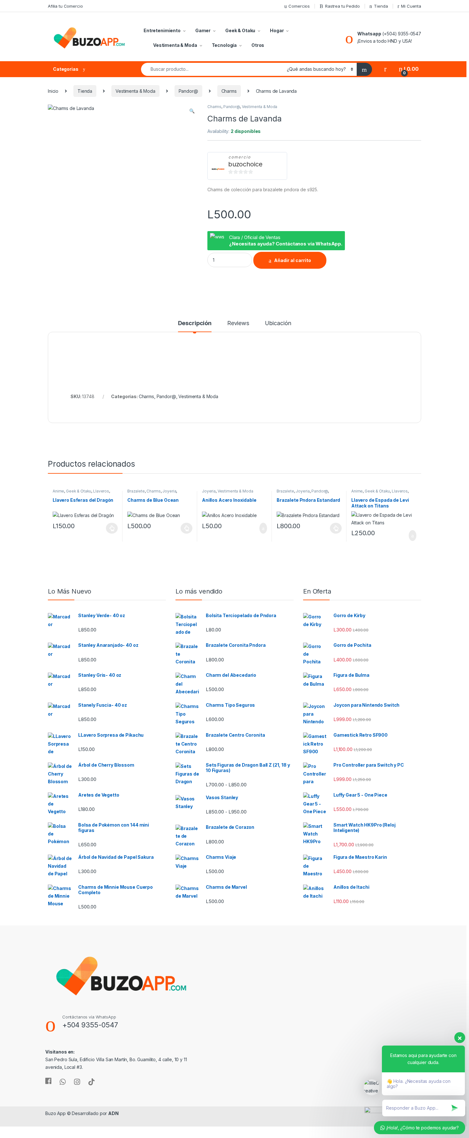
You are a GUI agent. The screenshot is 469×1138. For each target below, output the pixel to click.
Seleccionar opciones (105, 528)
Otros (257, 45)
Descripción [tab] (195, 323)
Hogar (277, 30)
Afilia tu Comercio (65, 6)
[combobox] (212, 69)
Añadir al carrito (292, 260)
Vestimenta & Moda (175, 45)
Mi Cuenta (411, 6)
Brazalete (136, 491)
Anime (58, 491)
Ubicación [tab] (278, 323)
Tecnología (224, 45)
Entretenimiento (162, 30)
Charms (229, 91)
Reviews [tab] (238, 323)
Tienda (381, 6)
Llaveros (101, 491)
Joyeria (169, 491)
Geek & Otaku (240, 30)
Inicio (53, 91)
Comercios (299, 6)
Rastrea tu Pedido (342, 6)
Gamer (203, 30)
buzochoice (245, 164)
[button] (192, 111)
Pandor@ (188, 91)
